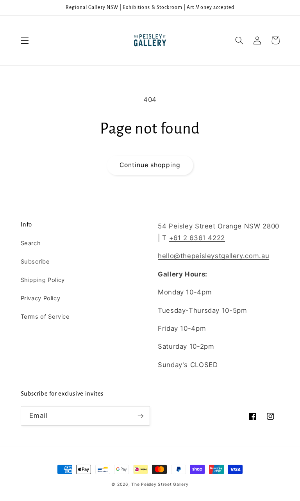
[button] (25, 40)
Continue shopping (150, 165)
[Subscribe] (141, 415)
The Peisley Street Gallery (159, 484)
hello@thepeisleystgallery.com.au (213, 256)
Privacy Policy (41, 298)
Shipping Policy (43, 279)
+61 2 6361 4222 (197, 238)
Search (31, 243)
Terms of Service (45, 316)
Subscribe (35, 261)
